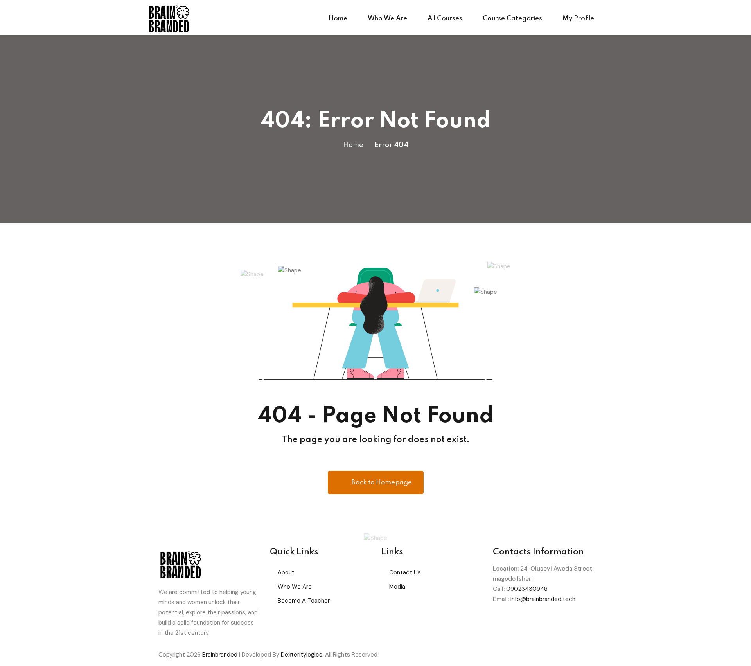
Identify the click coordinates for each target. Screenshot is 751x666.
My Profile (578, 18)
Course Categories (512, 18)
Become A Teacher (304, 601)
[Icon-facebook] (502, 622)
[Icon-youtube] (566, 622)
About (286, 572)
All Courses (445, 18)
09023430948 (527, 589)
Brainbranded (219, 655)
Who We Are (387, 18)
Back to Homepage (382, 482)
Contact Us (405, 572)
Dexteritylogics (301, 655)
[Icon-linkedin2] (524, 622)
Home (338, 18)
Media (397, 586)
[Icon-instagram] (545, 622)
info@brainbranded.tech (542, 599)
